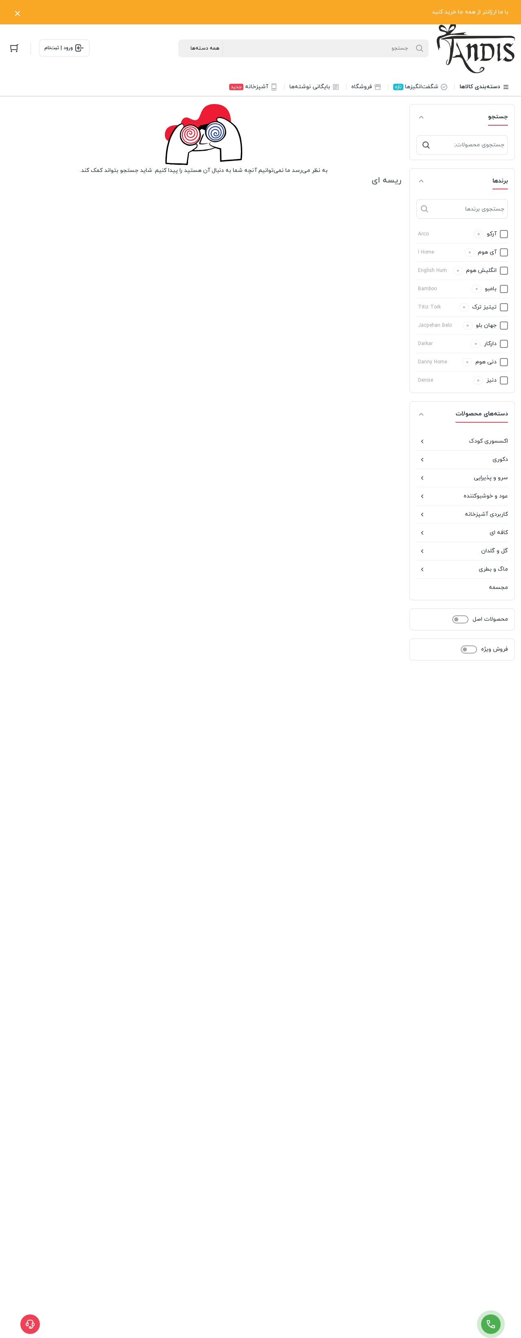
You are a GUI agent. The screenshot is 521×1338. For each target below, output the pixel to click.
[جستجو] (426, 145)
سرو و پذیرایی (491, 478)
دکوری (500, 459)
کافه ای (499, 533)
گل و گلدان (494, 551)
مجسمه (498, 587)
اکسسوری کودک (488, 441)
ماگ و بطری (493, 569)
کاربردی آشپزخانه (486, 514)
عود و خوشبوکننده (486, 496)
